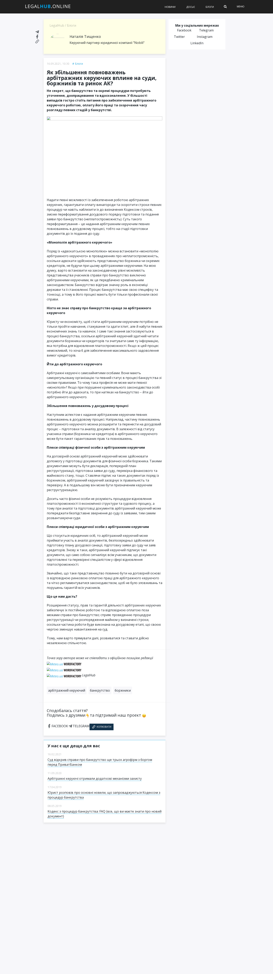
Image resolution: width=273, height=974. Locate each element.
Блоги (210, 7)
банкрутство (100, 690)
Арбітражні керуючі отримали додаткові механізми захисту (95, 778)
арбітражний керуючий (66, 690)
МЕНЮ (240, 6)
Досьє (190, 7)
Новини (170, 7)
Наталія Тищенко (85, 36)
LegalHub (57, 25)
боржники (123, 690)
